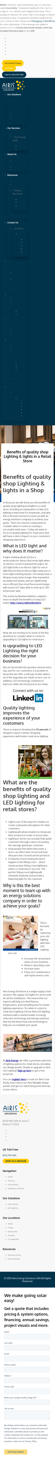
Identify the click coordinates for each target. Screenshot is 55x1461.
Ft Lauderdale (28, 253)
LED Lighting (20, 113)
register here (19, 1079)
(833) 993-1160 (9, 1155)
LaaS (16, 122)
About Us (12, 154)
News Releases (17, 216)
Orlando (29, 248)
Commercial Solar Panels (19, 108)
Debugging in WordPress (43, 21)
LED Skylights (17, 118)
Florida (22, 233)
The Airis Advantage (18, 162)
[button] (12, 63)
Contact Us (12, 222)
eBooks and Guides (19, 186)
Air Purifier (21, 207)
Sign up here (24, 1070)
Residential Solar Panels (19, 102)
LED (21, 149)
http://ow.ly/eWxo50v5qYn (25, 602)
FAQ (16, 169)
